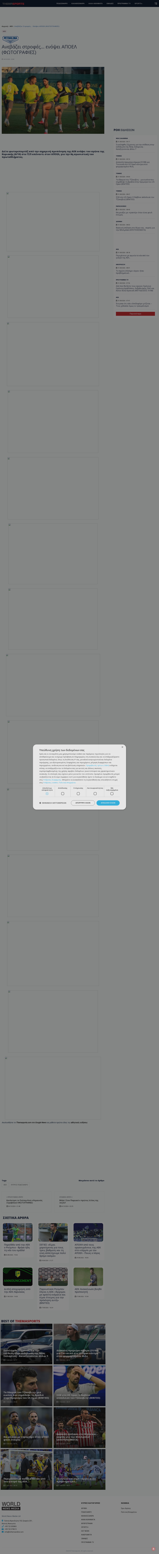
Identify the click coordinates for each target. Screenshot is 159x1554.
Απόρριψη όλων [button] (83, 803)
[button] (52, 803)
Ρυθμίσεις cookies (50, 782)
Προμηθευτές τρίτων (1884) (97, 765)
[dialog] (79, 777)
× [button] (122, 747)
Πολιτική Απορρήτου (67, 782)
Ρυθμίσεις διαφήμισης (52, 780)
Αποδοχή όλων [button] (108, 803)
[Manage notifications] (153, 1549)
